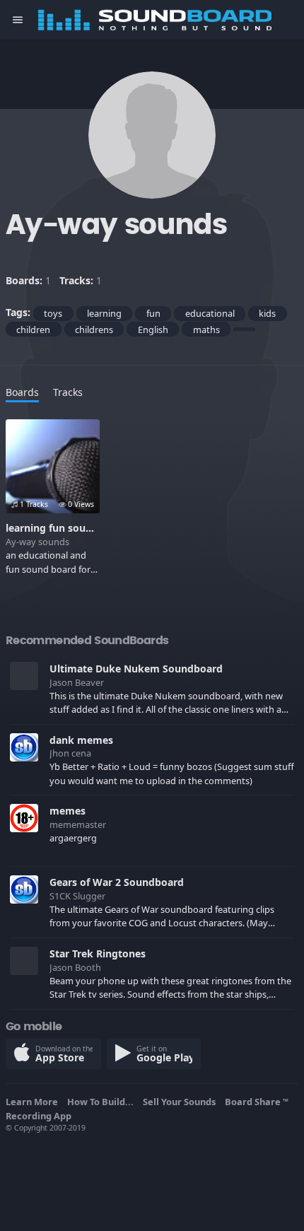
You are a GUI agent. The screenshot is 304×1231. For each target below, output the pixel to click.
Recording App (41, 1115)
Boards (22, 392)
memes (67, 810)
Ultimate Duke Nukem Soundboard (136, 668)
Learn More (34, 1101)
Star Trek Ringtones (97, 953)
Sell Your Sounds (181, 1101)
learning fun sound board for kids (88, 528)
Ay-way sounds (37, 541)
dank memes (81, 740)
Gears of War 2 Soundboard (116, 882)
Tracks (68, 392)
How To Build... (102, 1101)
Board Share (256, 1101)
